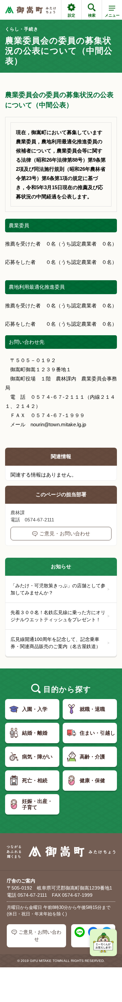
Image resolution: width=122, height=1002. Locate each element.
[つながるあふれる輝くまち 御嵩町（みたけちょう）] (30, 10)
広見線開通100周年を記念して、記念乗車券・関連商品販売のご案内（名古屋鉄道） (56, 643)
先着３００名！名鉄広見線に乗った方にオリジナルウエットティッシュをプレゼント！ (58, 616)
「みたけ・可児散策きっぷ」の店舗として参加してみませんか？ (58, 589)
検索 (92, 15)
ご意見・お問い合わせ (64, 533)
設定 (71, 15)
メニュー (112, 15)
